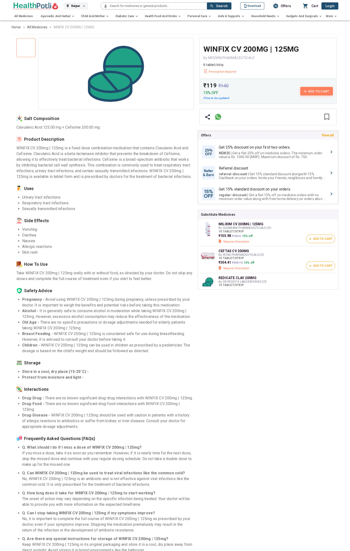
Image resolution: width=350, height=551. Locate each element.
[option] (268, 151)
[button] (105, 6)
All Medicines (37, 27)
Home (16, 27)
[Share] (207, 117)
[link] (35, 6)
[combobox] (158, 6)
